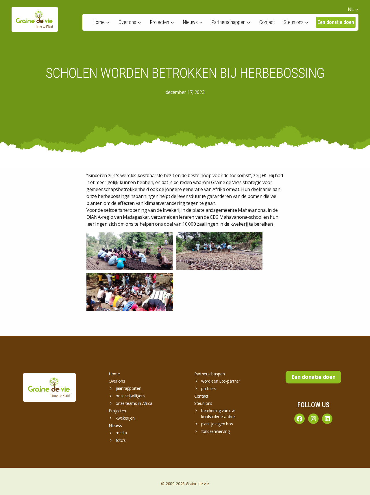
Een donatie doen (335, 22)
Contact (267, 22)
